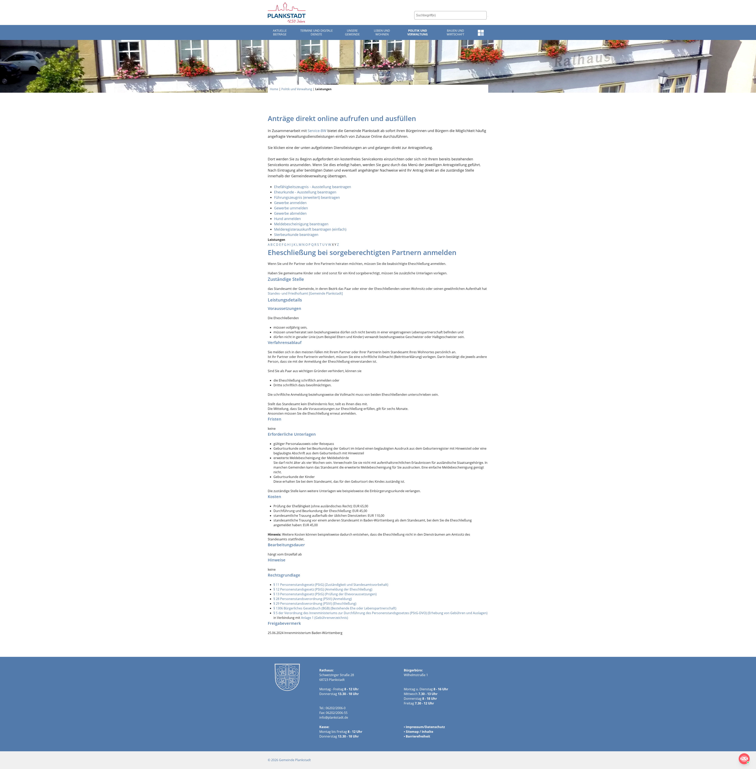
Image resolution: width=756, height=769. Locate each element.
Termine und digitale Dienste (316, 32)
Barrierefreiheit (418, 736)
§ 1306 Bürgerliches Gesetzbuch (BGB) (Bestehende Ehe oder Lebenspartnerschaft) (334, 608)
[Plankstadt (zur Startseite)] (287, 12)
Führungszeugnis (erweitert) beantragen (307, 197)
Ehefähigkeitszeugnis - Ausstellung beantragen (312, 186)
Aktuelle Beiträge (280, 32)
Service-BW (317, 130)
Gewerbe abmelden (291, 213)
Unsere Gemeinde (352, 32)
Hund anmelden (288, 218)
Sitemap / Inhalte (419, 731)
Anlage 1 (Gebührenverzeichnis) (324, 618)
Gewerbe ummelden (291, 208)
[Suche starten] (487, 16)
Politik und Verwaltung (417, 32)
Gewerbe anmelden (290, 202)
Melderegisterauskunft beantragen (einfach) (310, 229)
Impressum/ (415, 727)
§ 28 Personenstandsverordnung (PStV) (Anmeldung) (312, 599)
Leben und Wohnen (382, 32)
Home (274, 89)
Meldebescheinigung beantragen (301, 224)
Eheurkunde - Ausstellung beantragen (305, 192)
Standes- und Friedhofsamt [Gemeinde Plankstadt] (305, 293)
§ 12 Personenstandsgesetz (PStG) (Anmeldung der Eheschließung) (322, 589)
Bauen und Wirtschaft (455, 32)
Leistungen (323, 89)
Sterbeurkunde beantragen (296, 234)
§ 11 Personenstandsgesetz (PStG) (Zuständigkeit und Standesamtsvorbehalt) (330, 584)
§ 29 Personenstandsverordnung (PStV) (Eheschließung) (314, 603)
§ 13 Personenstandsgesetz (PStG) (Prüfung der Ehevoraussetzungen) (325, 594)
